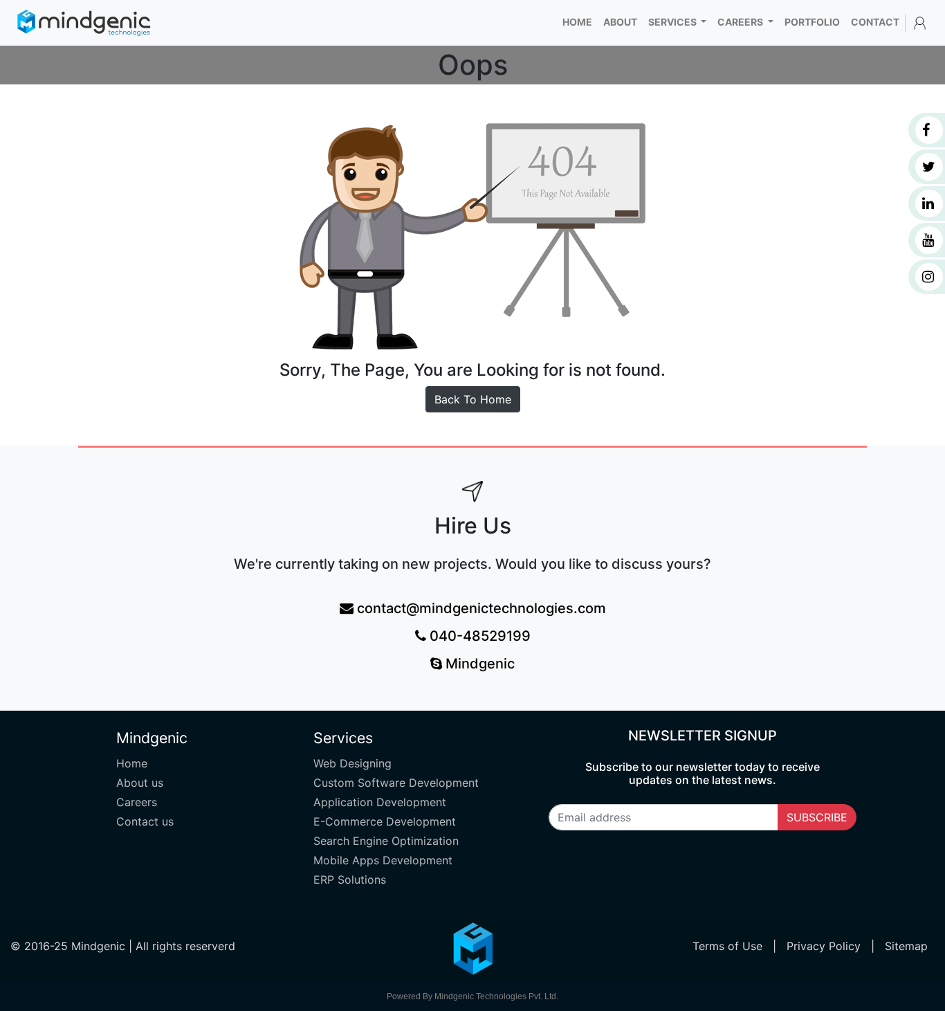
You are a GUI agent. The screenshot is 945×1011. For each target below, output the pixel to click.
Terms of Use (729, 946)
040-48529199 (478, 636)
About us (139, 783)
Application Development (379, 802)
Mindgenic (478, 663)
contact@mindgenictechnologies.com (480, 608)
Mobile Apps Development (382, 860)
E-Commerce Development (384, 821)
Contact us (145, 821)
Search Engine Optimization (386, 841)
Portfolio (812, 22)
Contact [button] (875, 22)
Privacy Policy (825, 946)
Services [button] (673, 22)
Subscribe (817, 817)
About (620, 22)
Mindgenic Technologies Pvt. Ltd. (496, 996)
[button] (920, 23)
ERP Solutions (349, 879)
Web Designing (352, 763)
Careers (136, 802)
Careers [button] (741, 22)
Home (580, 21)
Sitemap (906, 946)
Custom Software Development (396, 783)
